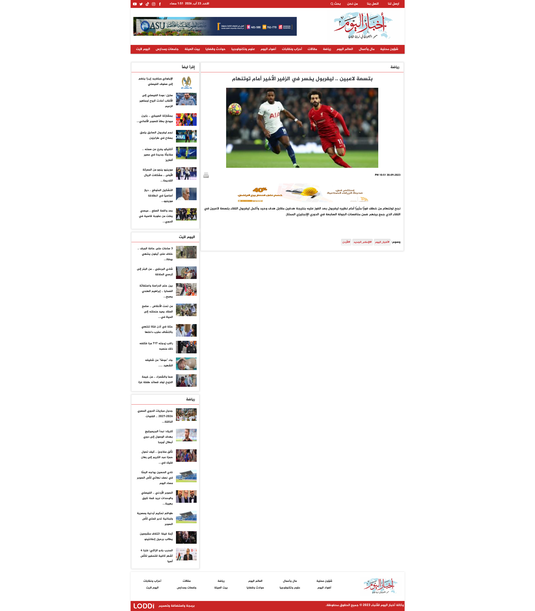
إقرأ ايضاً (188, 67)
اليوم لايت (143, 49)
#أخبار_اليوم (382, 242)
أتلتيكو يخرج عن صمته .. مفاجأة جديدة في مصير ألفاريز (157, 155)
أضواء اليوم (268, 49)
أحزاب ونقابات (292, 49)
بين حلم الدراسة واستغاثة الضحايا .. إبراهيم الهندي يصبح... (156, 291)
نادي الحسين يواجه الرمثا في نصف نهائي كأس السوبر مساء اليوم (155, 478)
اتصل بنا (373, 4)
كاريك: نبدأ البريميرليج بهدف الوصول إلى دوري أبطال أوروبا (158, 437)
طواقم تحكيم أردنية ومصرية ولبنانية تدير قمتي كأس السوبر (155, 519)
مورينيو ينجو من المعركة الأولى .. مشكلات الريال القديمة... (158, 175)
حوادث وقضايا (215, 49)
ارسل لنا (393, 4)
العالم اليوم (345, 49)
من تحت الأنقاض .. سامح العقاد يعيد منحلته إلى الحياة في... (157, 312)
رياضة (327, 49)
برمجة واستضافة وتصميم (176, 606)
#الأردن (346, 242)
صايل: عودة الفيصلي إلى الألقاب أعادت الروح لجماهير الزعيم (156, 101)
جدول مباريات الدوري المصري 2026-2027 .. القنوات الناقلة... (155, 416)
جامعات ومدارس (167, 49)
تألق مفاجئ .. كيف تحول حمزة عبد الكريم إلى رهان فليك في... (157, 457)
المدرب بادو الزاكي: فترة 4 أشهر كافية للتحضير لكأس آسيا (156, 556)
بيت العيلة (192, 49)
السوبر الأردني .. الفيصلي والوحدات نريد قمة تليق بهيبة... (157, 498)
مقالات (312, 49)
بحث (337, 4)
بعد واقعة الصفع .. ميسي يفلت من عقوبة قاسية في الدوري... (156, 216)
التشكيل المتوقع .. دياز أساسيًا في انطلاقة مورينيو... (158, 196)
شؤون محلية (389, 49)
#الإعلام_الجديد (363, 242)
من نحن (352, 4)
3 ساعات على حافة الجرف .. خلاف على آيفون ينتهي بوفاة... (155, 254)
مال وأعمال (366, 49)
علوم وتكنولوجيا (243, 49)
